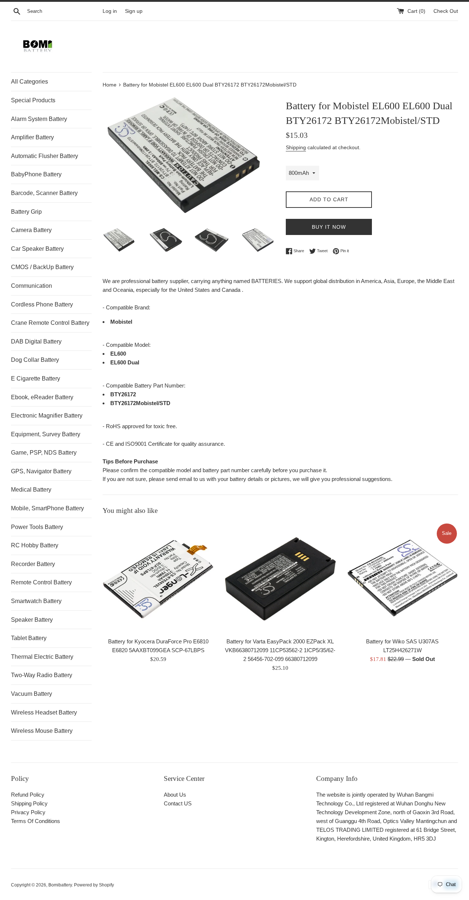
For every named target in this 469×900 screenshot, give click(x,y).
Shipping (296, 147)
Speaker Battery (32, 620)
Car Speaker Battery (37, 249)
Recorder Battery (33, 564)
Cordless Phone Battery (42, 304)
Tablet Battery (29, 638)
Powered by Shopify (94, 885)
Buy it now (329, 227)
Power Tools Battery (37, 527)
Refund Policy (27, 794)
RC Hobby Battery (34, 545)
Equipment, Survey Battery (45, 434)
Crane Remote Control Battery (50, 323)
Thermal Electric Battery (42, 657)
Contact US (178, 803)
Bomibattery (60, 885)
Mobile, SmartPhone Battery (47, 508)
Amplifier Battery (32, 137)
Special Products (33, 100)
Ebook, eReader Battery (42, 397)
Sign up (134, 11)
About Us (175, 794)
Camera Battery (31, 230)
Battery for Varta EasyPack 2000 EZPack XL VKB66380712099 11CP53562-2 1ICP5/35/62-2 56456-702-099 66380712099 (280, 650)
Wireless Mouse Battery (42, 731)
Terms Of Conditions (35, 821)
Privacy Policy (28, 812)
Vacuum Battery (31, 694)
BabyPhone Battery (36, 174)
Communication (31, 286)
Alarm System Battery (39, 119)
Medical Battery (31, 489)
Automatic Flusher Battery (44, 156)
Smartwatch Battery (36, 601)
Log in (110, 11)
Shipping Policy (29, 803)
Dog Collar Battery (35, 360)
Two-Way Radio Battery (41, 675)
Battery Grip (26, 212)
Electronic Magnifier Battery (46, 415)
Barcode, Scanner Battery (44, 193)
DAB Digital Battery (36, 341)
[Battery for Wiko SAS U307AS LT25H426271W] (402, 577)
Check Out (445, 11)
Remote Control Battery (41, 582)
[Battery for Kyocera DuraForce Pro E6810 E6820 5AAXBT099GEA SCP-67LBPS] (158, 577)
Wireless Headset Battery (44, 712)
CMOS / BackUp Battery (42, 267)
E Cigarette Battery (35, 378)
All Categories (29, 81)
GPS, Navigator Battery (41, 471)
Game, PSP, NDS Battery (44, 452)
